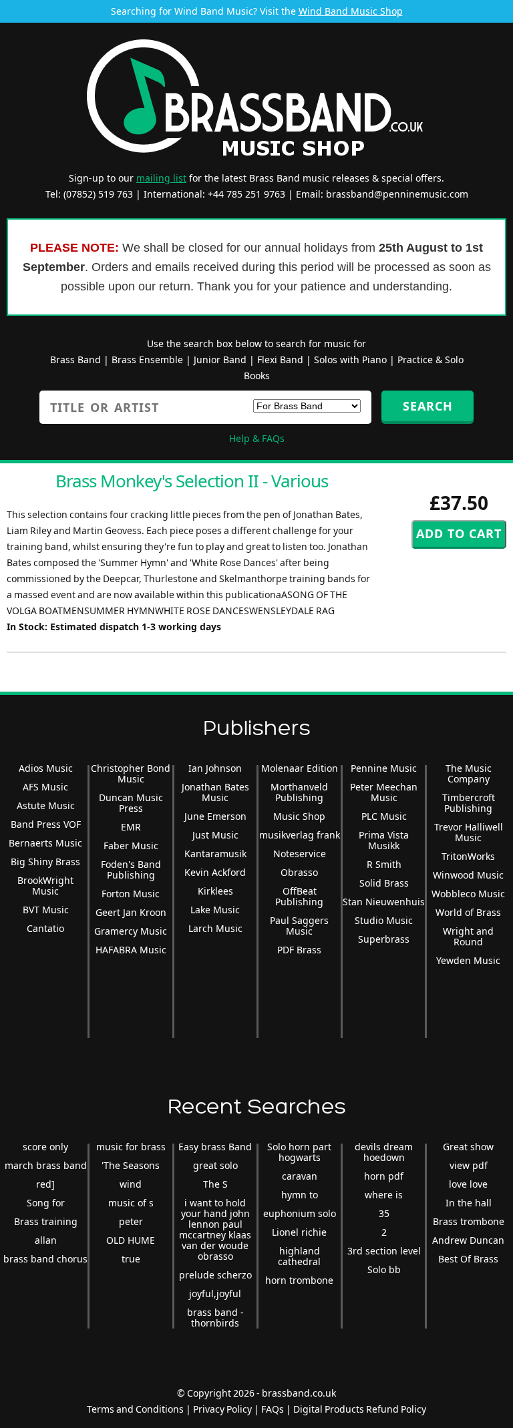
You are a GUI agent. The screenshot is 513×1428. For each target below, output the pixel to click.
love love (468, 1184)
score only (45, 1146)
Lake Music (215, 909)
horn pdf (383, 1176)
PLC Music (384, 816)
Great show (468, 1146)
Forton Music (131, 893)
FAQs (272, 1409)
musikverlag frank (299, 834)
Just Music (215, 834)
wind (131, 1184)
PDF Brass (299, 949)
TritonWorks (468, 856)
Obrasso (299, 872)
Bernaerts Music (45, 843)
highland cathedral (299, 1256)
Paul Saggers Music (299, 925)
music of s (131, 1202)
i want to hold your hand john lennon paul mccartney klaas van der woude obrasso (215, 1229)
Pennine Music (384, 768)
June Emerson (215, 816)
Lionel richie (299, 1232)
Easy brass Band (215, 1146)
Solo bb (384, 1269)
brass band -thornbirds (215, 1317)
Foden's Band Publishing (131, 869)
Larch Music (215, 928)
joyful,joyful (215, 1293)
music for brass (131, 1146)
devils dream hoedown (384, 1152)
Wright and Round (468, 936)
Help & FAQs (257, 438)
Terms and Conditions (135, 1409)
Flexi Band (280, 359)
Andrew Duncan (468, 1240)
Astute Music (46, 805)
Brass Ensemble (147, 359)
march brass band (46, 1165)
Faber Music (131, 845)
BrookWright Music (45, 885)
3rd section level (384, 1250)
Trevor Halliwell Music (468, 832)
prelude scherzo (215, 1274)
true (131, 1258)
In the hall (469, 1202)
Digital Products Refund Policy (359, 1409)
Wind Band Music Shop (351, 11)
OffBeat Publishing (299, 896)
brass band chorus (45, 1258)
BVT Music (46, 909)
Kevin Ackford (215, 872)
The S (215, 1184)
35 (384, 1213)
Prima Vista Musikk (384, 840)
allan (46, 1240)
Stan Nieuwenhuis (384, 901)
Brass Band (75, 359)
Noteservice (299, 853)
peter (131, 1221)
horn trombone (299, 1280)
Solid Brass (384, 883)
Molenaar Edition (299, 768)
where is (384, 1194)
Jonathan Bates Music (215, 792)
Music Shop (299, 816)
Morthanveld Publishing (299, 792)
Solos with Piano (350, 359)
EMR (131, 826)
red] (45, 1184)
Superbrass (383, 939)
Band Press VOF (46, 824)
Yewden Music (468, 960)
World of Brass (468, 912)
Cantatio (45, 928)
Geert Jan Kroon (131, 912)
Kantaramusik (215, 853)
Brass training (45, 1221)
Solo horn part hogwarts (299, 1152)
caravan (299, 1176)
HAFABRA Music (131, 949)
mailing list (161, 178)
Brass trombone (468, 1221)
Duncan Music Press (131, 802)
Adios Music (46, 768)
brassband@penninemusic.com (397, 194)
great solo (215, 1165)
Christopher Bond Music (130, 773)
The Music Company (469, 773)
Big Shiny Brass (45, 861)
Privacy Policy (222, 1409)
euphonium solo (299, 1213)
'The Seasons (131, 1165)
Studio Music (384, 920)
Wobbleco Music (468, 893)
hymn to (299, 1194)
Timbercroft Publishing (468, 802)
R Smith (384, 864)
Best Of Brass (468, 1258)
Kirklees (215, 891)
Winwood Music (468, 875)
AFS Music (45, 786)
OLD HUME (130, 1240)
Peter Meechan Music (383, 792)
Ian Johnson (215, 768)
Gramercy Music (130, 931)
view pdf (469, 1165)
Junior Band (220, 359)
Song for (46, 1202)
